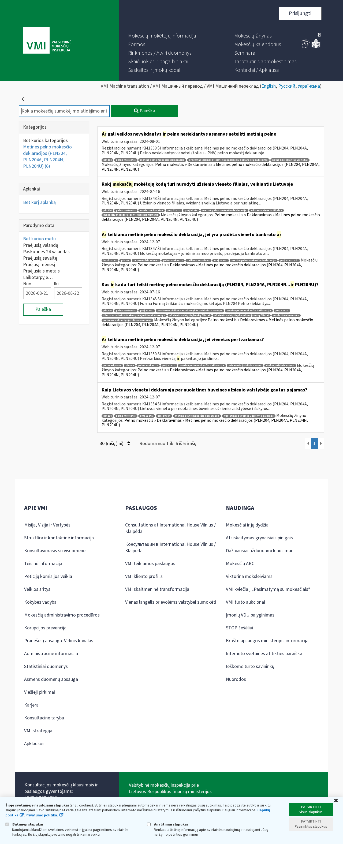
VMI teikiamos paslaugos (150, 563)
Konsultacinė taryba (44, 718)
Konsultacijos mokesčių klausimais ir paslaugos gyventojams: (61, 788)
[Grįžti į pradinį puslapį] (23, 99)
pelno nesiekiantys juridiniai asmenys (127, 320)
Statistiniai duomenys (46, 666)
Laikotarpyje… (38, 277)
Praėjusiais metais (41, 271)
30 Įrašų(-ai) (112, 443)
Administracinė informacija (51, 653)
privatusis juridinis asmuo (245, 365)
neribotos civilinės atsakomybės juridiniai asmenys (190, 310)
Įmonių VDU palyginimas (250, 615)
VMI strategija (38, 730)
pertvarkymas (112, 365)
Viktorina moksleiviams (249, 576)
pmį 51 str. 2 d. (289, 260)
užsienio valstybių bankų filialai (189, 315)
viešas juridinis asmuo (280, 365)
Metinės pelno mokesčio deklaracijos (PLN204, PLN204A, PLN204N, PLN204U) (47, 157)
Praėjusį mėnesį (39, 264)
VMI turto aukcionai (245, 602)
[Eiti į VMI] (47, 41)
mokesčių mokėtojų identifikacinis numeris (130, 215)
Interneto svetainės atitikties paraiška (264, 653)
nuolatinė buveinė (151, 210)
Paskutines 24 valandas (46, 251)
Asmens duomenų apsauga (51, 679)
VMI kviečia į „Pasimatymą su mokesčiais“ (268, 589)
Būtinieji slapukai (27, 824)
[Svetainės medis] (318, 35)
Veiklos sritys (37, 589)
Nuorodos (236, 679)
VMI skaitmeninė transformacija (157, 589)
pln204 (107, 160)
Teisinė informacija (43, 563)
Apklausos (34, 743)
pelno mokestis (126, 160)
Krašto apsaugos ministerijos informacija (267, 640)
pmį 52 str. (281, 310)
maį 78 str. (220, 260)
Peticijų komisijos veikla (48, 576)
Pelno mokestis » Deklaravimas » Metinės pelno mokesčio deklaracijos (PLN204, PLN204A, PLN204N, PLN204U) (211, 167)
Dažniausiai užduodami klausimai (259, 550)
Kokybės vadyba (40, 602)
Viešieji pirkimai (39, 692)
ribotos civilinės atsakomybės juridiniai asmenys (134, 315)
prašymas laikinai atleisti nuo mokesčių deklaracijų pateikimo (228, 160)
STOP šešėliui (239, 628)
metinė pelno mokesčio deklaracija (162, 160)
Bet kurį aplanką (39, 202)
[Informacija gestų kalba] (305, 46)
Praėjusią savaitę (40, 258)
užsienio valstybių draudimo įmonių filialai (241, 315)
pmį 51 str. (173, 210)
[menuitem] (162, 36)
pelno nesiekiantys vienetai (290, 160)
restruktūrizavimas (146, 260)
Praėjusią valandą (40, 245)
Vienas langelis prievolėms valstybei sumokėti (170, 602)
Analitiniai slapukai (170, 824)
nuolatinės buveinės (286, 315)
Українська (309, 86)
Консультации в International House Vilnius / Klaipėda (170, 547)
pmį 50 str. (191, 210)
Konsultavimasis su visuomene (54, 550)
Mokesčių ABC (240, 563)
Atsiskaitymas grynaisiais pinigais (259, 538)
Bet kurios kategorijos (45, 140)
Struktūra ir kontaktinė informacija (59, 538)
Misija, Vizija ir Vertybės (47, 525)
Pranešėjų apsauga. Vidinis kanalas (58, 640)
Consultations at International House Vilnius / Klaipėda (170, 528)
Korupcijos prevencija (45, 628)
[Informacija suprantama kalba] (316, 46)
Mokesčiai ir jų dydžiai (248, 525)
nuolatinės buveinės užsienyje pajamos (249, 416)
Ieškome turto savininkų (250, 666)
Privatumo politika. (41, 815)
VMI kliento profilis (144, 576)
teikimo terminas (198, 260)
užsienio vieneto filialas (266, 210)
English (268, 86)
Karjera (31, 705)
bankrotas (110, 260)
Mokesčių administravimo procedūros (62, 615)
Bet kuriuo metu (39, 239)
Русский (286, 86)
